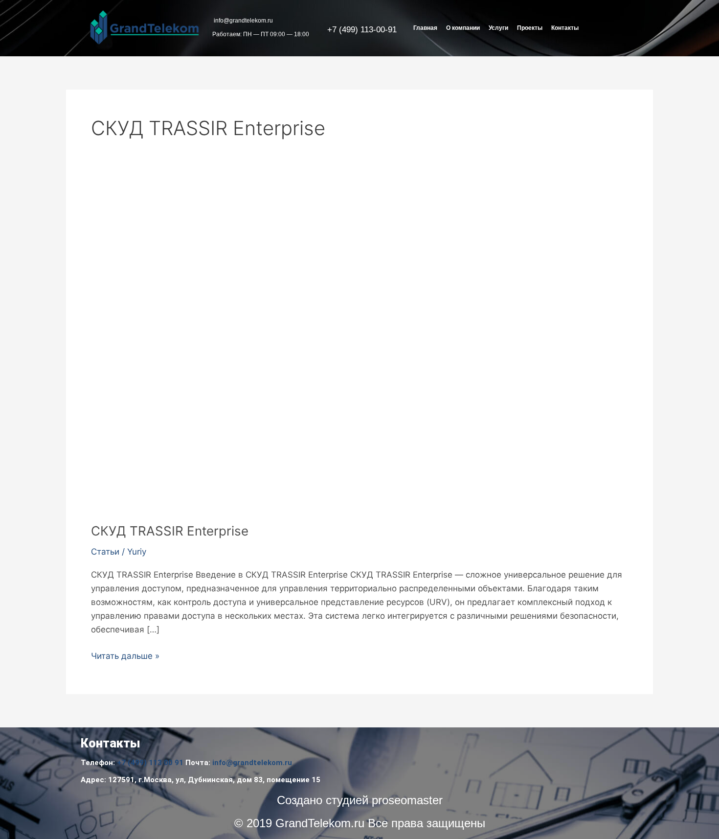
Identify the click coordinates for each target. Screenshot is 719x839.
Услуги (498, 27)
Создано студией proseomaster (360, 800)
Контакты (565, 27)
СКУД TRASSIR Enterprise (169, 530)
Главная (425, 27)
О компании (463, 27)
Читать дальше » (125, 655)
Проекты (529, 27)
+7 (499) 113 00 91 (150, 762)
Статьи (105, 552)
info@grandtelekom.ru (252, 762)
